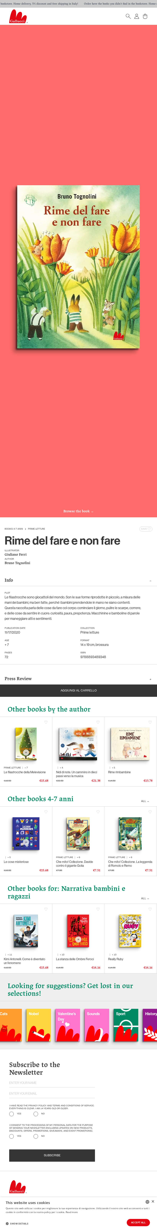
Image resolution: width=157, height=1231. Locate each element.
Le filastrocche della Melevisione (25, 772)
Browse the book (78, 511)
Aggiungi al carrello (79, 690)
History (124, 1013)
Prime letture (36, 529)
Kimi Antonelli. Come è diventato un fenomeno (24, 961)
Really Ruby (115, 959)
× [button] (152, 1201)
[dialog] (78, 1214)
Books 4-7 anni (14, 529)
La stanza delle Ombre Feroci (75, 959)
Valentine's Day (40, 1016)
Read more (72, 1212)
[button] (17, 1223)
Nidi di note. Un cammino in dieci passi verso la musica (76, 774)
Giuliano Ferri (16, 554)
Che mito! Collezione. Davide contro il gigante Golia (74, 863)
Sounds (66, 1013)
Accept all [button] (138, 1222)
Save (144, 529)
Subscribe (52, 1155)
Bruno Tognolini (17, 563)
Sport (93, 1013)
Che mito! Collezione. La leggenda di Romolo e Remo (130, 863)
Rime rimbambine (119, 772)
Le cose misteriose (16, 862)
